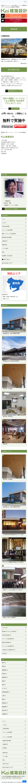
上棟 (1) (4, 695)
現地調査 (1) (5, 714)
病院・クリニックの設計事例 (9, 233)
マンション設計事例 (7, 732)
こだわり (4, 222)
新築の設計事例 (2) (6, 642)
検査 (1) (4, 699)
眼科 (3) (4, 662)
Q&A (3, 252)
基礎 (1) (4, 681)
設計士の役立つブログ (7, 263)
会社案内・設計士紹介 (7, 255)
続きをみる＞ (24, 63)
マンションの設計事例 (7, 230)
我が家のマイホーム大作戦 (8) (9, 631)
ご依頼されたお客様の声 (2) (8, 649)
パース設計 (5, 756)
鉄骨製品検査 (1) (6, 692)
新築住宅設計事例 (7, 740)
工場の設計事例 (5, 226)
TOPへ (24, 781)
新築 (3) (4, 666)
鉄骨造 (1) (4, 673)
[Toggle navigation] (25, 2)
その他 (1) (4, 653)
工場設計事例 (6, 728)
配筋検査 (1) (5, 677)
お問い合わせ (7, 259)
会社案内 (5, 748)
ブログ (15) (4, 627)
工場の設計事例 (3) (6, 635)
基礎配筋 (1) (5, 670)
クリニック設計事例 (7, 737)
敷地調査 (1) (5, 706)
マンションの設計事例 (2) (8, 646)
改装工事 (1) (5, 710)
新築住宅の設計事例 (6, 237)
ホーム (3, 219)
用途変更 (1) (5, 703)
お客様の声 (4, 241)
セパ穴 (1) (4, 688)
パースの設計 (5, 248)
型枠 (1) (4, 684)
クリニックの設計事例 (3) (8, 638)
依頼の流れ (4, 244)
